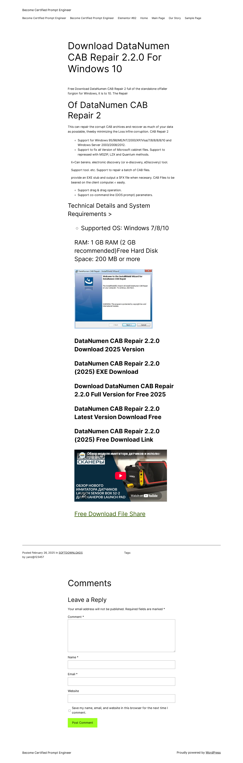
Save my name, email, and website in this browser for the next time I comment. (120, 710)
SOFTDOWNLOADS (71, 552)
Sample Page (193, 18)
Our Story (175, 18)
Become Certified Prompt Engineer (46, 10)
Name (73, 657)
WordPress (213, 752)
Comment (76, 617)
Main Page (158, 18)
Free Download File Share (109, 513)
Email (73, 674)
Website (73, 691)
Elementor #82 (127, 18)
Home (144, 18)
